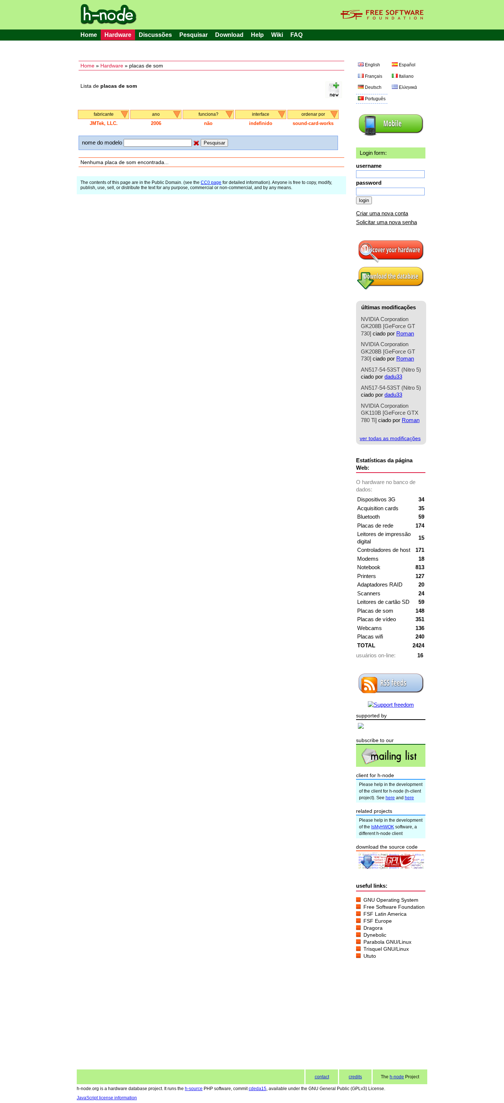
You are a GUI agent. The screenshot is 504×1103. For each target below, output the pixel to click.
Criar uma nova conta (382, 213)
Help (257, 35)
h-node (397, 1076)
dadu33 (393, 376)
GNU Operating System (390, 900)
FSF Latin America (385, 914)
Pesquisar (193, 35)
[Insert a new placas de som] (333, 96)
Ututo (369, 956)
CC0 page (211, 182)
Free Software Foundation (394, 907)
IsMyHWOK (382, 826)
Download (229, 35)
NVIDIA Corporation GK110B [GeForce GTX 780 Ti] (389, 413)
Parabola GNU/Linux (387, 942)
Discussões (155, 35)
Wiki (277, 35)
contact (322, 1076)
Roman (405, 333)
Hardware (117, 35)
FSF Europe (377, 921)
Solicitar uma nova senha (386, 222)
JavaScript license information (107, 1097)
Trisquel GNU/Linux (386, 949)
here (390, 797)
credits (355, 1076)
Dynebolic (374, 935)
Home (88, 35)
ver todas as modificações (390, 438)
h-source (194, 1088)
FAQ (296, 35)
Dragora (373, 928)
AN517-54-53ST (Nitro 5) (391, 369)
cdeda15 (257, 1088)
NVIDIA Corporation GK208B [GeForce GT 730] (388, 326)
